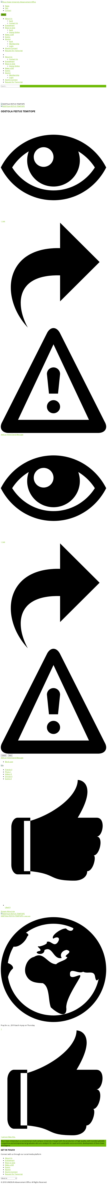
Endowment (10, 25)
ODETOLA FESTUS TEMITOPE (12, 916)
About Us (8, 18)
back (11, 21)
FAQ (6, 8)
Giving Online (14, 32)
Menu (3, 14)
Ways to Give (10, 28)
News (7, 6)
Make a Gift (9, 34)
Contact (8, 10)
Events (7, 37)
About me (11, 911)
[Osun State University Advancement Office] (18, 2)
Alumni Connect (11, 48)
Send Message (17, 434)
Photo (8, 772)
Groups (8, 776)
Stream (4, 911)
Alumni (8, 39)
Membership (14, 44)
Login (11, 46)
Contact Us (13, 23)
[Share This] (53, 327)
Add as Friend (6, 434)
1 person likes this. (8, 1137)
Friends (8, 770)
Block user (9, 762)
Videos (8, 774)
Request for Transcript (14, 51)
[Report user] (53, 432)
